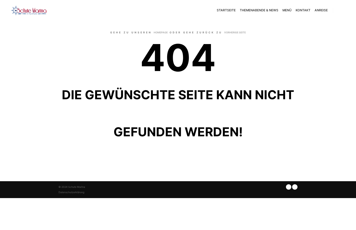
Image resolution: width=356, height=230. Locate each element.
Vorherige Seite (235, 32)
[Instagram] (345, 10)
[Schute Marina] (28, 10)
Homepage (161, 32)
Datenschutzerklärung (71, 192)
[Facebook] (339, 10)
